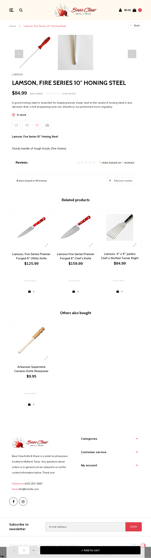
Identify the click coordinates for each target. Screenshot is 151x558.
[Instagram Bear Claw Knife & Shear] (23, 501)
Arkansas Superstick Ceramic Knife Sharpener (31, 369)
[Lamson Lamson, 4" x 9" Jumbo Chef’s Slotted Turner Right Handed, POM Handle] (120, 227)
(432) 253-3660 (33, 483)
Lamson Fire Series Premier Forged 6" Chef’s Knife (75, 256)
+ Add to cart (90, 550)
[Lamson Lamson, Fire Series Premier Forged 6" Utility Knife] (31, 227)
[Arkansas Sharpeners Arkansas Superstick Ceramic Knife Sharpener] (31, 340)
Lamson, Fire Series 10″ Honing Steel (45, 26)
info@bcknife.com (28, 489)
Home (12, 26)
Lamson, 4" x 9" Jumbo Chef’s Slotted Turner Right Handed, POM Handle (119, 256)
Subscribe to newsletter (19, 526)
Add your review (123, 180)
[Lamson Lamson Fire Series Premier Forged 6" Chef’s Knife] (75, 227)
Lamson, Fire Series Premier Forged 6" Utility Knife (31, 256)
